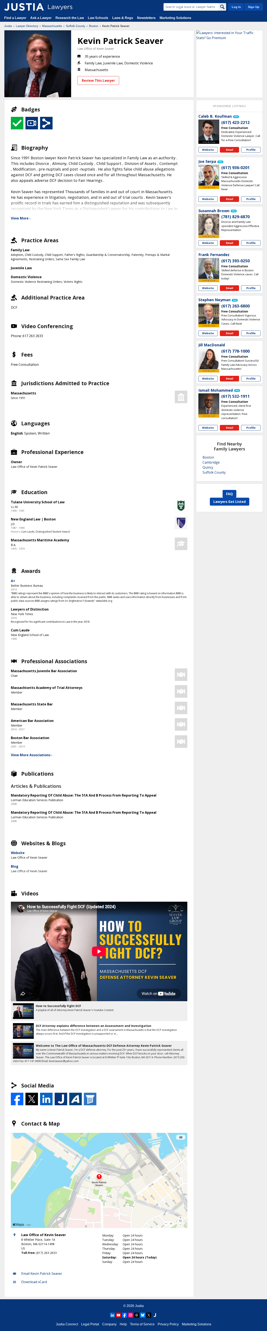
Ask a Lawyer (41, 18)
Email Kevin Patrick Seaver (41, 1273)
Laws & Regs (122, 18)
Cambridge (211, 462)
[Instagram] (130, 1315)
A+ (13, 581)
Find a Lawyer (15, 18)
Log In (236, 7)
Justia (8, 26)
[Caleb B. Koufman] (208, 130)
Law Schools (98, 18)
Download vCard (34, 1282)
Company (109, 1324)
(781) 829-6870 (235, 216)
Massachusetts (52, 26)
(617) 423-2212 (235, 122)
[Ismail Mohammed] (208, 403)
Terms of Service (142, 1324)
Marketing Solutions (175, 18)
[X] (148, 1315)
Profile (251, 150)
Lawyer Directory (27, 26)
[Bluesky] (142, 1315)
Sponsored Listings (229, 106)
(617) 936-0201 (235, 167)
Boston (93, 26)
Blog (14, 866)
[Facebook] (124, 1315)
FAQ (229, 494)
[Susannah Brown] (208, 224)
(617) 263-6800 (235, 306)
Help (123, 1324)
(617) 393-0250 (235, 261)
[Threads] (136, 1315)
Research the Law (69, 18)
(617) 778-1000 (235, 351)
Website (18, 852)
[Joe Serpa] (208, 175)
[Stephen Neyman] (208, 313)
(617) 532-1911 (235, 396)
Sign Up (253, 7)
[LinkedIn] (112, 1315)
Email (229, 150)
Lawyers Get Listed (229, 501)
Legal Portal (90, 1324)
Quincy (208, 467)
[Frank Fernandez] (208, 268)
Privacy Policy (168, 1324)
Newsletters (146, 18)
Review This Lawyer (98, 80)
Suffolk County (75, 26)
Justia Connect (67, 1324)
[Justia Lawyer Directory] (24, 7)
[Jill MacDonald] (208, 358)
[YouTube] (118, 1315)
